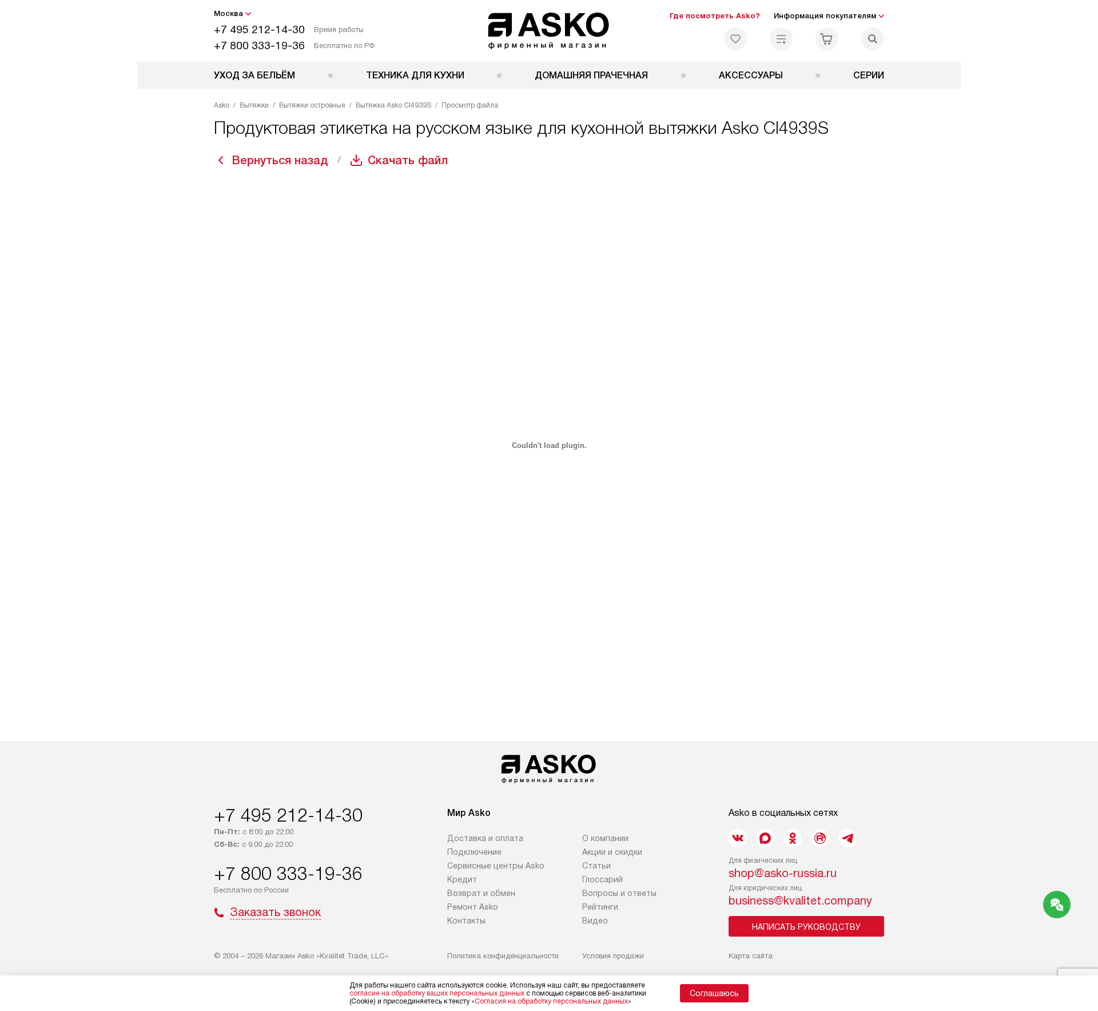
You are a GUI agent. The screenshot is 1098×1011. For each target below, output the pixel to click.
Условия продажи (613, 955)
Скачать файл (408, 160)
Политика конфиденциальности (503, 955)
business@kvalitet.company (800, 900)
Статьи (596, 865)
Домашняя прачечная (591, 75)
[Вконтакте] (738, 838)
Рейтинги (600, 906)
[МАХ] (765, 838)
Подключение (474, 852)
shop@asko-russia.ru (783, 873)
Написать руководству (806, 926)
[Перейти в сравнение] (781, 38)
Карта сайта (751, 955)
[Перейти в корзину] (826, 38)
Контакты (466, 920)
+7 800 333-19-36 (259, 45)
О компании (605, 838)
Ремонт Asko (472, 906)
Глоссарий (602, 879)
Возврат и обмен (481, 893)
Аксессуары (751, 75)
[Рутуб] (820, 838)
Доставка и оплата (485, 838)
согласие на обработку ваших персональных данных (436, 993)
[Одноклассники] (792, 838)
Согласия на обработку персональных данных (551, 1001)
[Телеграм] (847, 838)
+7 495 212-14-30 (259, 29)
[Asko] (549, 31)
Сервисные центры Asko (495, 865)
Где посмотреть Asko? (715, 15)
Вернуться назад (280, 160)
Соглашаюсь (714, 993)
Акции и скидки (612, 852)
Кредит (462, 879)
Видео (595, 920)
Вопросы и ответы (619, 893)
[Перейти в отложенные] (735, 38)
